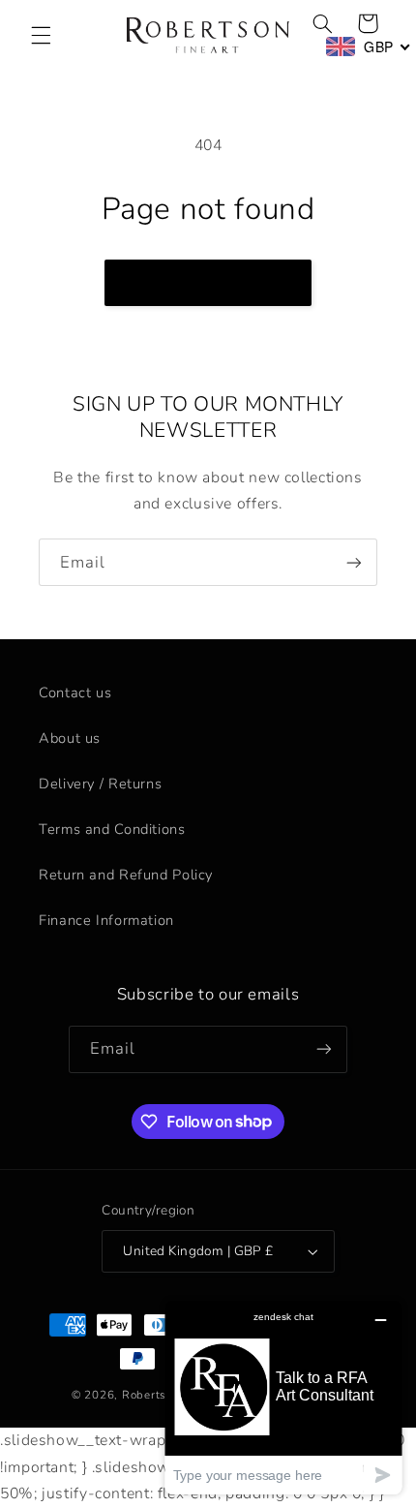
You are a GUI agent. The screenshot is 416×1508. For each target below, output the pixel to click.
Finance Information (106, 920)
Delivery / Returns (100, 783)
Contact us (75, 692)
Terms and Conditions (112, 829)
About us (70, 738)
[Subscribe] (354, 562)
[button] (40, 36)
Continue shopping (208, 282)
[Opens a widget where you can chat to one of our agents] (283, 1397)
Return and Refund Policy (126, 874)
